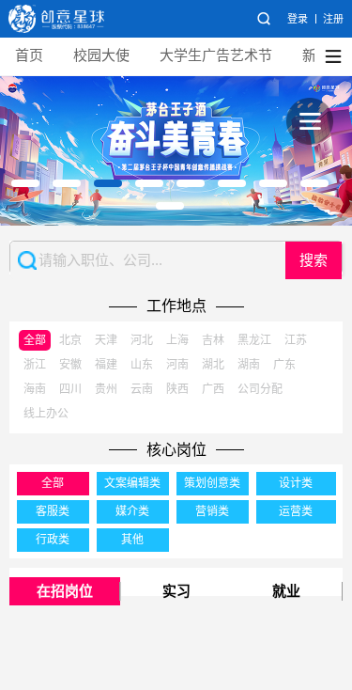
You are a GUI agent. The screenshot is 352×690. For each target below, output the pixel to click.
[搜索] (263, 19)
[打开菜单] (309, 121)
